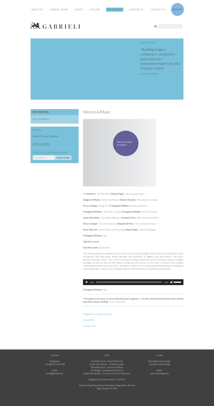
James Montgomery (159, 373)
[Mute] (171, 282)
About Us (37, 9)
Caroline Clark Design (159, 364)
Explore (95, 9)
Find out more (41, 143)
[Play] (86, 282)
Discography (41, 119)
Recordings (114, 9)
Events (79, 9)
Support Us (136, 9)
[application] (133, 282)
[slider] (178, 282)
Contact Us (158, 9)
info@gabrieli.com (54, 373)
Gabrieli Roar (59, 9)
